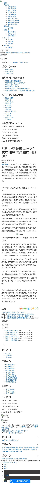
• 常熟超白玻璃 (9, 370)
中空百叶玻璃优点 (10, 111)
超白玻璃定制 (9, 98)
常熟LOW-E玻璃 (13, 18)
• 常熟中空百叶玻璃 (11, 380)
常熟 (17, 433)
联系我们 (6, 45)
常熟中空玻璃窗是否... (12, 338)
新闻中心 (6, 30)
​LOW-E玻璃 (8, 106)
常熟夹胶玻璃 (12, 9)
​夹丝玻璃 (8, 100)
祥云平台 (23, 427)
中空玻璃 (8, 107)
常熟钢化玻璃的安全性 (12, 87)
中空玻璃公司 (22, 312)
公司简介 (10, 40)
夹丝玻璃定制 (9, 102)
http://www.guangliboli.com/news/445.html (21, 314)
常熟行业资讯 (12, 34)
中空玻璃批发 (14, 312)
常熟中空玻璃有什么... (12, 334)
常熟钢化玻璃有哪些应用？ (13, 81)
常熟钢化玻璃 (12, 7)
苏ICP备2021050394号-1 (10, 463)
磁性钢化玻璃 (9, 117)
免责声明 (6, 429)
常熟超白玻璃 (12, 13)
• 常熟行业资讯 (9, 391)
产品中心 (6, 5)
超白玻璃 (8, 109)
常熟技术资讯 (12, 36)
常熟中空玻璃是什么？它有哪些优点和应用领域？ (20, 90)
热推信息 (4, 431)
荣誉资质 (10, 41)
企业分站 (10, 431)
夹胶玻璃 (8, 115)
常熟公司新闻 (12, 32)
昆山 (10, 433)
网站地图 (17, 431)
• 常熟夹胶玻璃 (9, 366)
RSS (22, 431)
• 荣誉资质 (8, 355)
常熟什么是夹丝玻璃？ (12, 85)
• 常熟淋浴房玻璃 (10, 382)
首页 (5, 3)
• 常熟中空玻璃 (9, 368)
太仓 (20, 433)
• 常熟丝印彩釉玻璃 (11, 378)
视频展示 (10, 43)
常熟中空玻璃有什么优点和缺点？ (15, 83)
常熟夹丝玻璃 (12, 16)
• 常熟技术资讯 (9, 393)
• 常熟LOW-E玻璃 (10, 376)
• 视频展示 (8, 357)
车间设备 (6, 26)
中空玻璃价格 (5, 312)
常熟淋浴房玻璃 (12, 24)
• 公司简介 (8, 353)
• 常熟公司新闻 (9, 389)
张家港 (14, 433)
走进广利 (6, 38)
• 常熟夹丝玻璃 (9, 374)
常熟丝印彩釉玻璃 (13, 20)
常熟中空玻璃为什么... (12, 336)
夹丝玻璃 (8, 119)
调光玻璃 (8, 104)
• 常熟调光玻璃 (9, 372)
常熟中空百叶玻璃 (13, 22)
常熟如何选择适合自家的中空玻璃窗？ (18, 316)
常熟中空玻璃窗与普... (12, 332)
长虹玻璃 (8, 113)
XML (26, 431)
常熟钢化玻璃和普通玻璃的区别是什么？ (17, 89)
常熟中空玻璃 (12, 11)
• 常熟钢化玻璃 (9, 364)
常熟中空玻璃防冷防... (12, 330)
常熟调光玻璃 (12, 14)
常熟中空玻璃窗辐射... (12, 340)
